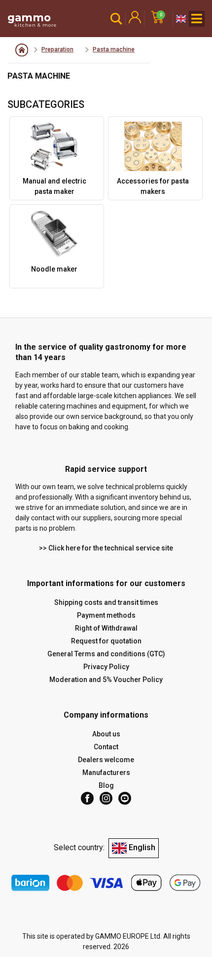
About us (106, 734)
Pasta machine (114, 49)
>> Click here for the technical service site (106, 548)
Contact (106, 747)
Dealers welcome (106, 760)
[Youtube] (124, 798)
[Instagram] (106, 798)
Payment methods (106, 615)
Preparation (57, 49)
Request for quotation (106, 641)
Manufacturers (106, 772)
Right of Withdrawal (106, 628)
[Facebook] (87, 798)
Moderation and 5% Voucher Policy (106, 680)
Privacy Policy (106, 667)
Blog (106, 785)
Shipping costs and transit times (106, 602)
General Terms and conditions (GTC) (106, 654)
